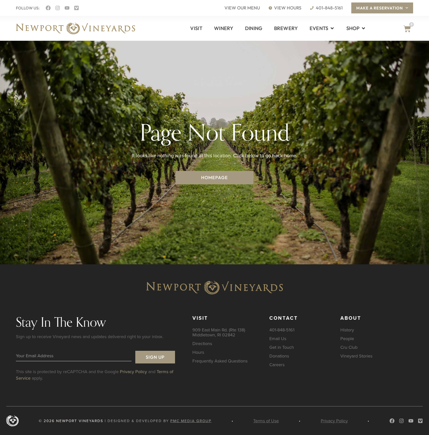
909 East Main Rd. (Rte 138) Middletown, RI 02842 (218, 332)
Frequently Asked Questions (220, 361)
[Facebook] (48, 7)
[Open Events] (332, 28)
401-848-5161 (281, 330)
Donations (279, 356)
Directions (202, 343)
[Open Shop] (363, 28)
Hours (198, 352)
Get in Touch (281, 347)
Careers (277, 364)
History (347, 330)
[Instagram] (57, 7)
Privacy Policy (133, 371)
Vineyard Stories (356, 356)
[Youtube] (67, 7)
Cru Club (349, 347)
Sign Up (155, 357)
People (347, 338)
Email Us (277, 338)
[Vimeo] (76, 7)
